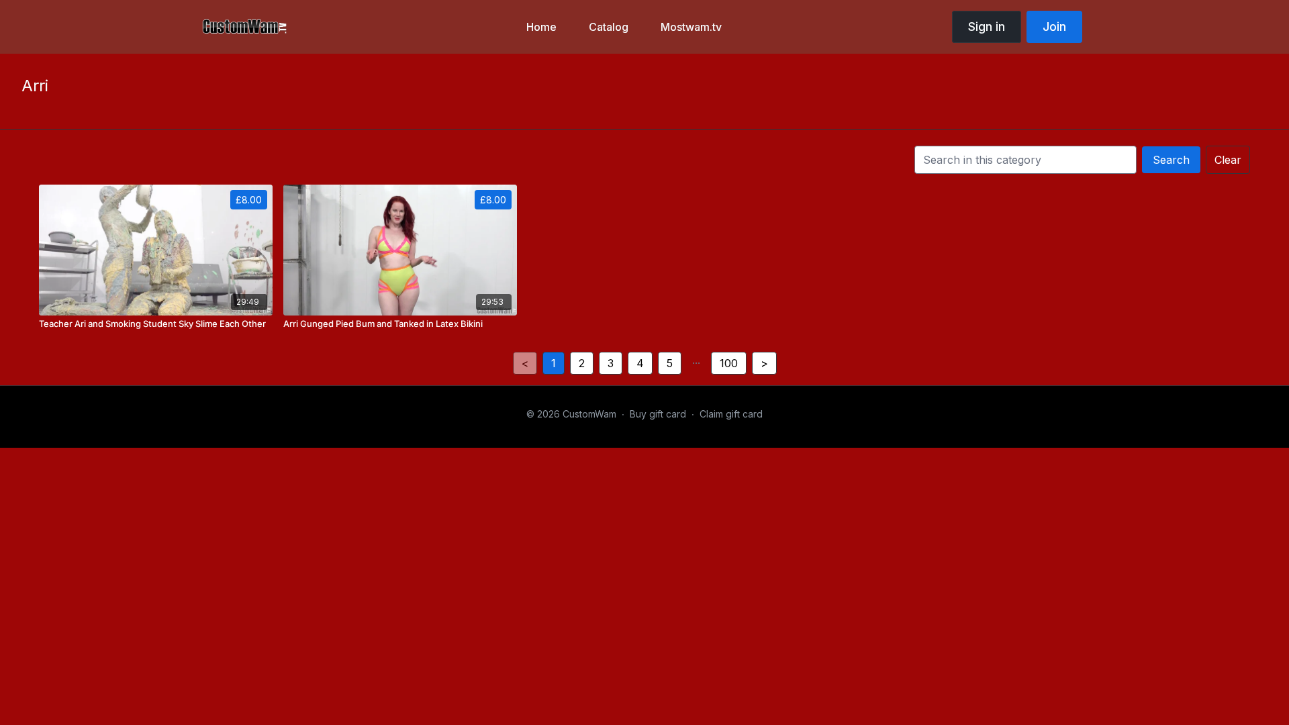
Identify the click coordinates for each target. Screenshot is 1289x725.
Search (1171, 159)
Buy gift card (658, 414)
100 (729, 363)
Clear (1227, 159)
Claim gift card (731, 414)
